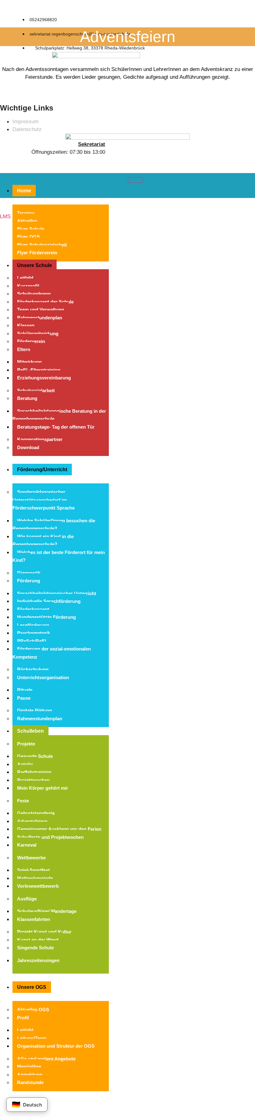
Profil (23, 1017)
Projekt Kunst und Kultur (44, 931)
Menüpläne (29, 1066)
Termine (26, 213)
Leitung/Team (31, 1038)
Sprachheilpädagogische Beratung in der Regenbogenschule (59, 415)
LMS (5, 216)
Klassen (26, 325)
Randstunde (30, 1082)
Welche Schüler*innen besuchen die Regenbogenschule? (53, 524)
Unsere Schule (34, 265)
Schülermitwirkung (37, 333)
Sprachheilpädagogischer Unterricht (56, 593)
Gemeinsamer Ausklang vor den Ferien (59, 829)
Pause (23, 698)
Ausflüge (27, 898)
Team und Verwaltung (40, 309)
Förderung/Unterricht (42, 469)
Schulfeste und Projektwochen (50, 837)
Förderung (28, 580)
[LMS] (3, 207)
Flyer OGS (28, 236)
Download (28, 447)
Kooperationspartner (40, 439)
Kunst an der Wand (37, 939)
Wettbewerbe (31, 857)
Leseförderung (33, 625)
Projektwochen (33, 780)
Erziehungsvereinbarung (44, 377)
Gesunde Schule (35, 756)
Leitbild (25, 277)
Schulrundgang (34, 293)
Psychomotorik (33, 633)
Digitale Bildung (34, 710)
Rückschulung (33, 669)
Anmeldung (29, 1074)
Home (24, 190)
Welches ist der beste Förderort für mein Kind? (58, 556)
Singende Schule (35, 947)
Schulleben (30, 731)
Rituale (24, 690)
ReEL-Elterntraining (38, 370)
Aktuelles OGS (33, 1009)
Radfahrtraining (34, 772)
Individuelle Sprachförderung (49, 601)
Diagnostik (28, 572)
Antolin (25, 764)
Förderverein (31, 341)
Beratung (27, 398)
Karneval (26, 845)
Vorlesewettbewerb (38, 886)
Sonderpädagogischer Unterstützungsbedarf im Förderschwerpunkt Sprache (43, 499)
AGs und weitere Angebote (46, 1058)
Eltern (23, 349)
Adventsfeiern (32, 821)
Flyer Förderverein (37, 252)
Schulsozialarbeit (36, 390)
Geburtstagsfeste (36, 813)
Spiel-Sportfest (33, 870)
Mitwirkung (29, 361)
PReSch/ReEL (32, 641)
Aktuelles (27, 220)
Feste (23, 800)
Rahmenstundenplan (39, 317)
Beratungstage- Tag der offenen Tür (56, 427)
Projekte (26, 743)
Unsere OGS (31, 987)
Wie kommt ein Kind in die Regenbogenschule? (43, 540)
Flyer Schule (30, 229)
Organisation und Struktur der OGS (56, 1046)
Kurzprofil (28, 286)
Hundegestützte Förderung (46, 617)
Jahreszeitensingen (38, 960)
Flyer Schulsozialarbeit (42, 244)
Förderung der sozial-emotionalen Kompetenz (51, 653)
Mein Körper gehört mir (42, 788)
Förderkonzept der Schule (45, 301)
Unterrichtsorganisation (43, 677)
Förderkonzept (33, 609)
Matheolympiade (35, 878)
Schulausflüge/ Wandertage (46, 911)
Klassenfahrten (33, 919)
